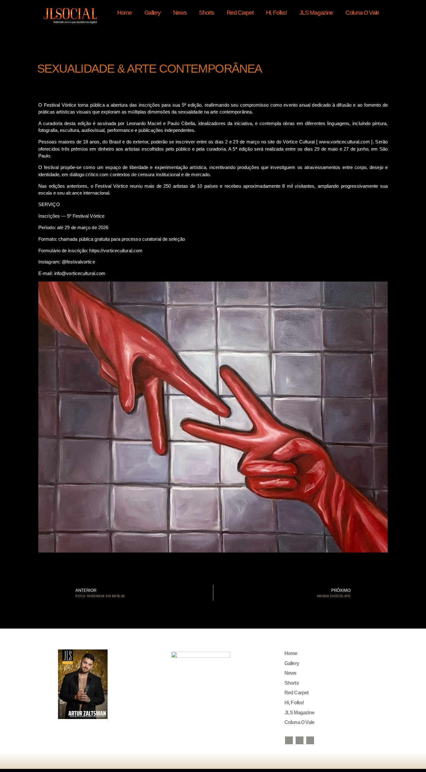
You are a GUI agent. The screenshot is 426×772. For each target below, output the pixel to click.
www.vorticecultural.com (344, 141)
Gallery (152, 12)
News (180, 12)
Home (124, 12)
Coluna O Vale (362, 12)
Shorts (206, 12)
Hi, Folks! (276, 12)
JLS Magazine (316, 12)
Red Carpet (240, 12)
